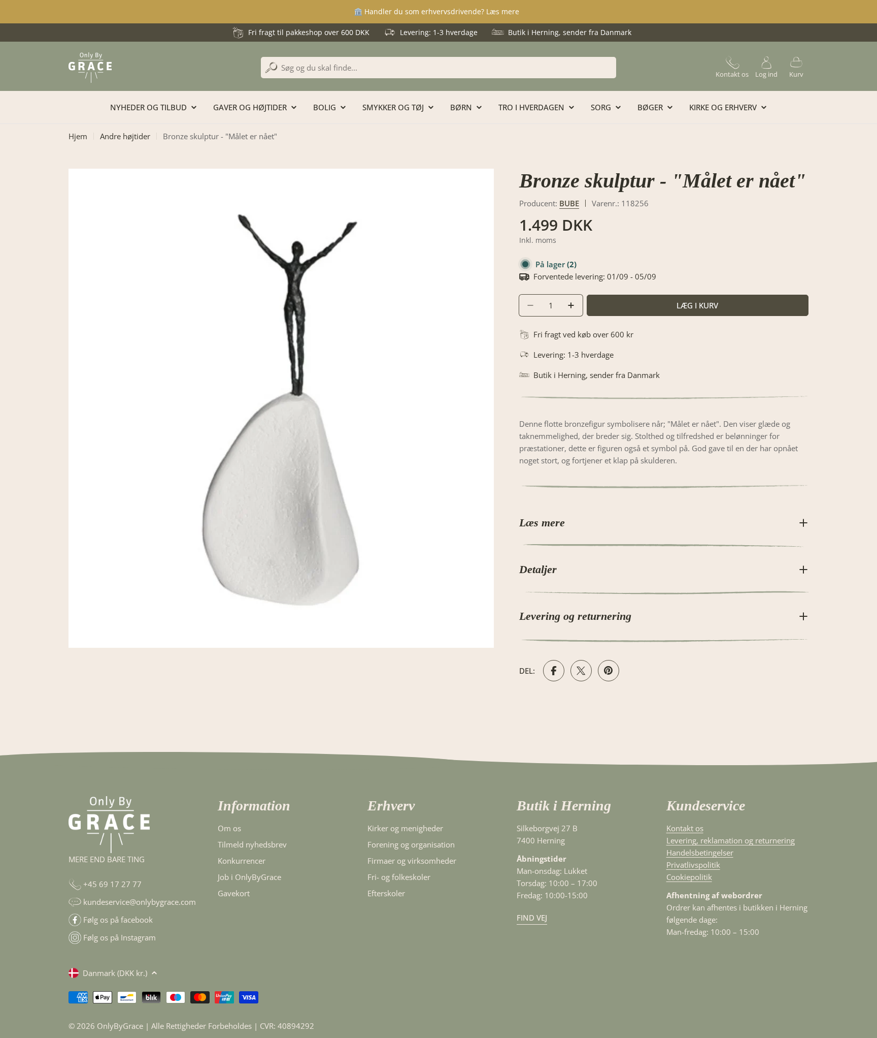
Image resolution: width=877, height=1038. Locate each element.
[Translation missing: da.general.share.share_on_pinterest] (608, 670)
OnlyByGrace (120, 1026)
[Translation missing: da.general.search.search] (271, 67)
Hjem (78, 136)
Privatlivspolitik (693, 865)
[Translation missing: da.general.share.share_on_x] (581, 670)
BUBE (569, 203)
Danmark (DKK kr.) (115, 973)
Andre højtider (125, 136)
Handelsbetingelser (699, 852)
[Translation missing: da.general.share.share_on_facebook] (553, 670)
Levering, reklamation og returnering (730, 840)
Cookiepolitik (689, 877)
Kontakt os (684, 828)
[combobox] (438, 67)
